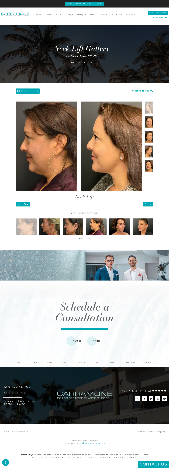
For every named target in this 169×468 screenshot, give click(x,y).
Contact (129, 15)
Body (69, 15)
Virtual (96, 341)
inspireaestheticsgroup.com (92, 443)
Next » (148, 204)
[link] (144, 391)
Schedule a (84, 311)
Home (73, 62)
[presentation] (81, 238)
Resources (115, 15)
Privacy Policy (161, 432)
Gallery (103, 15)
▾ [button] (40, 15)
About (37, 15)
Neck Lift (84, 196)
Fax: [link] (15, 392)
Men (92, 15)
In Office (76, 341)
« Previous (23, 204)
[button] (5, 462)
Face (48, 15)
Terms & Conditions (145, 432)
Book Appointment (157, 13)
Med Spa (80, 15)
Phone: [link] (16, 387)
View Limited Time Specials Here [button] (84, 4)
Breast (58, 15)
